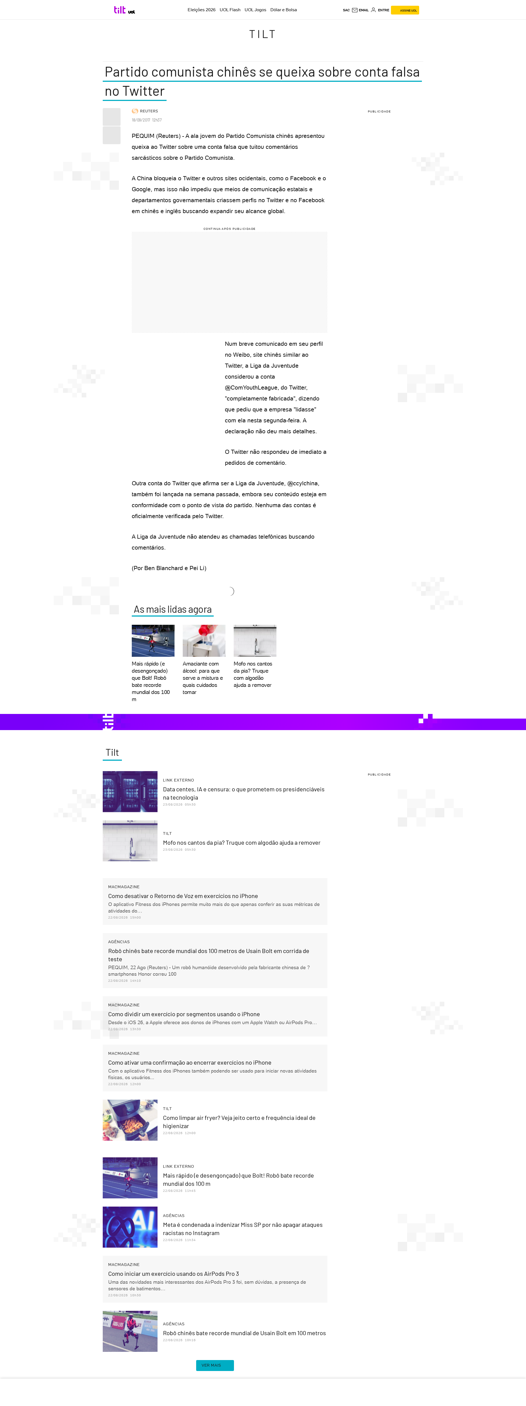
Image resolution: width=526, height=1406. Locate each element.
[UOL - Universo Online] (131, 12)
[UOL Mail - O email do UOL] (360, 10)
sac (346, 10)
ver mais (211, 1365)
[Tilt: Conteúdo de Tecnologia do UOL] (120, 10)
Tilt (263, 33)
